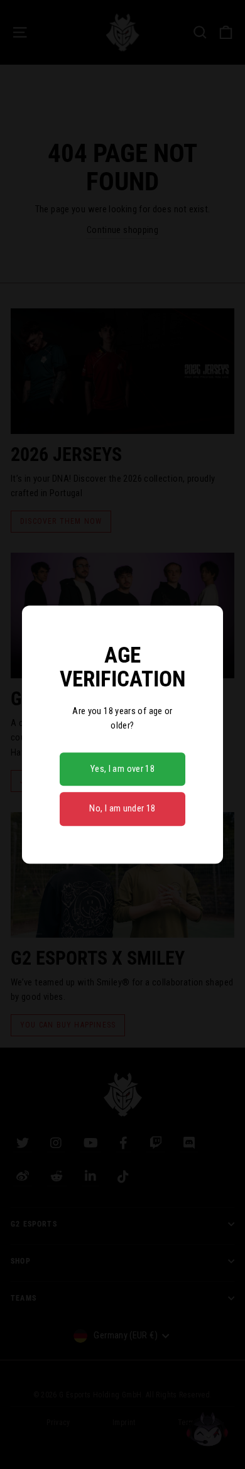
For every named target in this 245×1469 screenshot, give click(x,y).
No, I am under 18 (122, 809)
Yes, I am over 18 (122, 768)
